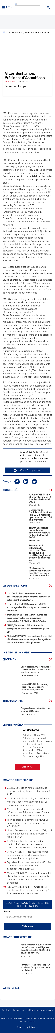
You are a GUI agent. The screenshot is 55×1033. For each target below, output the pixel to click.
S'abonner (27, 926)
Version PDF (27, 767)
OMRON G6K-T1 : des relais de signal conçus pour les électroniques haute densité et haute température (27, 855)
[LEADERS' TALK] (51, 700)
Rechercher (18, 1010)
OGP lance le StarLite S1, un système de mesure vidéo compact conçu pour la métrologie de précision (28, 802)
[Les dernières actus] (51, 585)
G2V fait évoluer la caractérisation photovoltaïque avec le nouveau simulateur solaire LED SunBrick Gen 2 (28, 844)
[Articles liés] (51, 490)
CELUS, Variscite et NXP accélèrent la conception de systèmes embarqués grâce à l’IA (29, 791)
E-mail (7, 912)
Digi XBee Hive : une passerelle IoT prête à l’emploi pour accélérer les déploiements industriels (29, 865)
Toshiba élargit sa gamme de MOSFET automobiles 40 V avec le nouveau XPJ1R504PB (27, 823)
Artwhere (33, 1027)
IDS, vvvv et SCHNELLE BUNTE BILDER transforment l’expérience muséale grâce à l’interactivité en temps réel (29, 890)
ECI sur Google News (29, 470)
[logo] (27, 7)
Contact (6, 1010)
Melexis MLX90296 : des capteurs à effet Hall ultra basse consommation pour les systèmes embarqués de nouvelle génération (29, 878)
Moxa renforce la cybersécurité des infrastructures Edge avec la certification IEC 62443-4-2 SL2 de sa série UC (28, 812)
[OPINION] (51, 659)
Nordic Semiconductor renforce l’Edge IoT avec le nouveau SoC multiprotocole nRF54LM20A (29, 833)
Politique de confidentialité (40, 1010)
